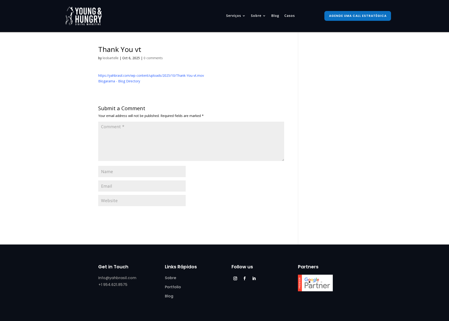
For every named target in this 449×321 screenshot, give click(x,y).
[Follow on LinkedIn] (254, 278)
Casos (289, 16)
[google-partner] (315, 290)
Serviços (233, 16)
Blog (275, 16)
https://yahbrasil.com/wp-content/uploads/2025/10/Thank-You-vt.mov (151, 75)
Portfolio (173, 287)
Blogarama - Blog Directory (119, 81)
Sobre (256, 16)
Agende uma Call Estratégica (358, 16)
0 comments (153, 58)
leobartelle (111, 58)
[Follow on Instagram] (235, 278)
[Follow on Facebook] (244, 278)
